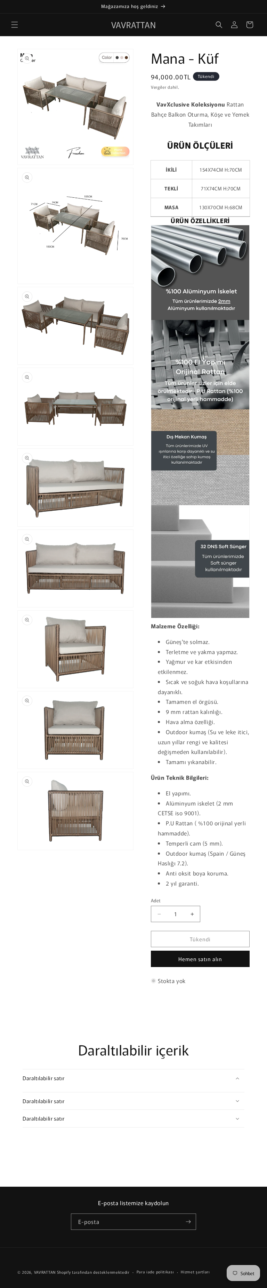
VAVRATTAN (45, 1272)
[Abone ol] (188, 1222)
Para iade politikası (155, 1271)
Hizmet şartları (195, 1271)
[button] (14, 24)
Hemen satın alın (200, 959)
